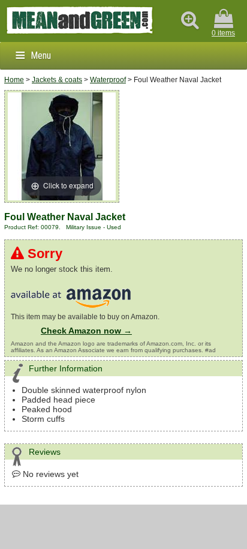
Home (14, 80)
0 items (223, 33)
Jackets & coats (57, 80)
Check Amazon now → (86, 330)
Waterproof (108, 80)
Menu (41, 55)
